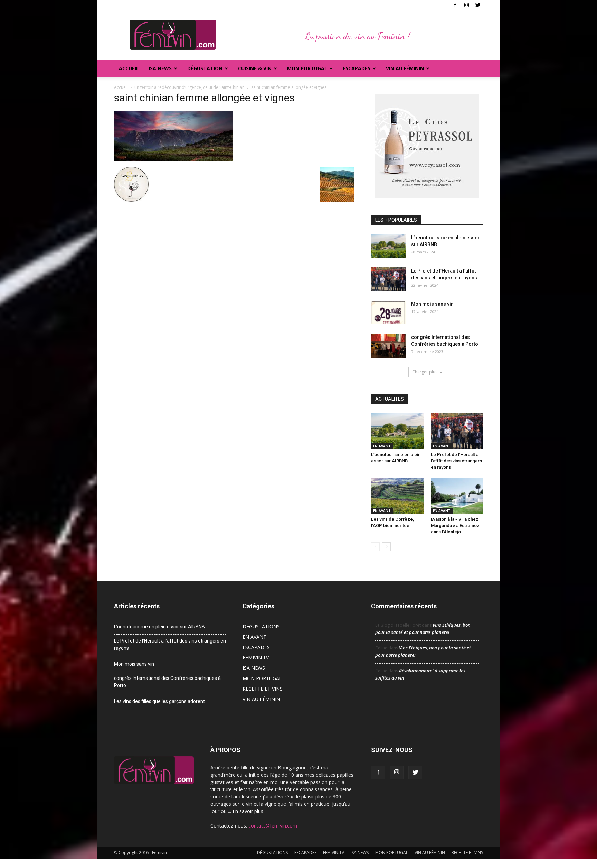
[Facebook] (455, 5)
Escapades (356, 68)
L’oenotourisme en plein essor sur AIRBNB (159, 626)
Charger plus (424, 372)
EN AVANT (382, 446)
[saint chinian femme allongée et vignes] (173, 160)
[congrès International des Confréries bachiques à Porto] (388, 346)
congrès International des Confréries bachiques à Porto (167, 681)
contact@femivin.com (272, 825)
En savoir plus (248, 811)
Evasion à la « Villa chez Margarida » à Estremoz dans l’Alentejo (455, 525)
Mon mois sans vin (432, 304)
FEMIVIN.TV (256, 657)
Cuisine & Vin (255, 68)
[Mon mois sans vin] (388, 312)
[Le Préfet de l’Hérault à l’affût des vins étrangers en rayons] (388, 279)
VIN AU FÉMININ (405, 68)
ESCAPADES (256, 647)
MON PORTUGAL (307, 68)
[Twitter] (478, 5)
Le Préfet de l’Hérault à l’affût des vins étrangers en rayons (456, 461)
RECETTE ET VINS (263, 688)
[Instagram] (466, 5)
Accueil (129, 68)
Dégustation (204, 68)
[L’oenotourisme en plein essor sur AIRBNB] (388, 246)
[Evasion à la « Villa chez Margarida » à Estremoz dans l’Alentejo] (457, 496)
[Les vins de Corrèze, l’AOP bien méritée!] (397, 496)
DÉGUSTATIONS (261, 626)
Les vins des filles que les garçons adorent (159, 701)
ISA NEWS (160, 68)
